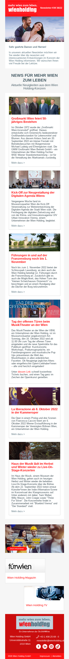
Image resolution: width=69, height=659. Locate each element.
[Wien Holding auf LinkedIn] (45, 648)
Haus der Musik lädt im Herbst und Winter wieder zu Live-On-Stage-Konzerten (32, 467)
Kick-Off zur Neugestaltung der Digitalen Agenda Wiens (32, 194)
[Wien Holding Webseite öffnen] (22, 14)
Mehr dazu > (18, 162)
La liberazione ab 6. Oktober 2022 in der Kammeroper (34, 411)
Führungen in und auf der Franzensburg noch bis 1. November (29, 258)
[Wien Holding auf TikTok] (57, 648)
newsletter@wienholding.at (50, 640)
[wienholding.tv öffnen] (44, 609)
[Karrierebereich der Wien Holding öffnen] (34, 551)
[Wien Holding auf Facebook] (38, 648)
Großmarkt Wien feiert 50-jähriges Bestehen (29, 120)
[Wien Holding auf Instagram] (51, 648)
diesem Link (24, 371)
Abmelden (56, 656)
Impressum (45, 656)
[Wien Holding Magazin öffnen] (25, 582)
